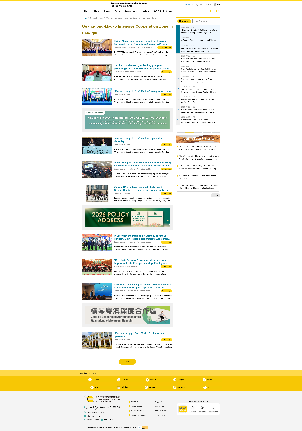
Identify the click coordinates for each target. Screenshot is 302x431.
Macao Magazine (138, 406)
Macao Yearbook (137, 411)
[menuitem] (97, 11)
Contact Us (159, 406)
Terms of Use (160, 415)
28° (209, 5)
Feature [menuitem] (145, 11)
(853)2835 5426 (109, 420)
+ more (207, 195)
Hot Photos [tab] (201, 21)
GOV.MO (134, 402)
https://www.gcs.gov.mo (95, 412)
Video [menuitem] (117, 11)
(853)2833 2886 (93, 420)
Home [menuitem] (87, 11)
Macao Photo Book (138, 415)
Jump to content (183, 5)
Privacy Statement (162, 411)
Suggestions (160, 402)
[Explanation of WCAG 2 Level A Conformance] (143, 428)
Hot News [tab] (184, 21)
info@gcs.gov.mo (93, 416)
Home (84, 18)
